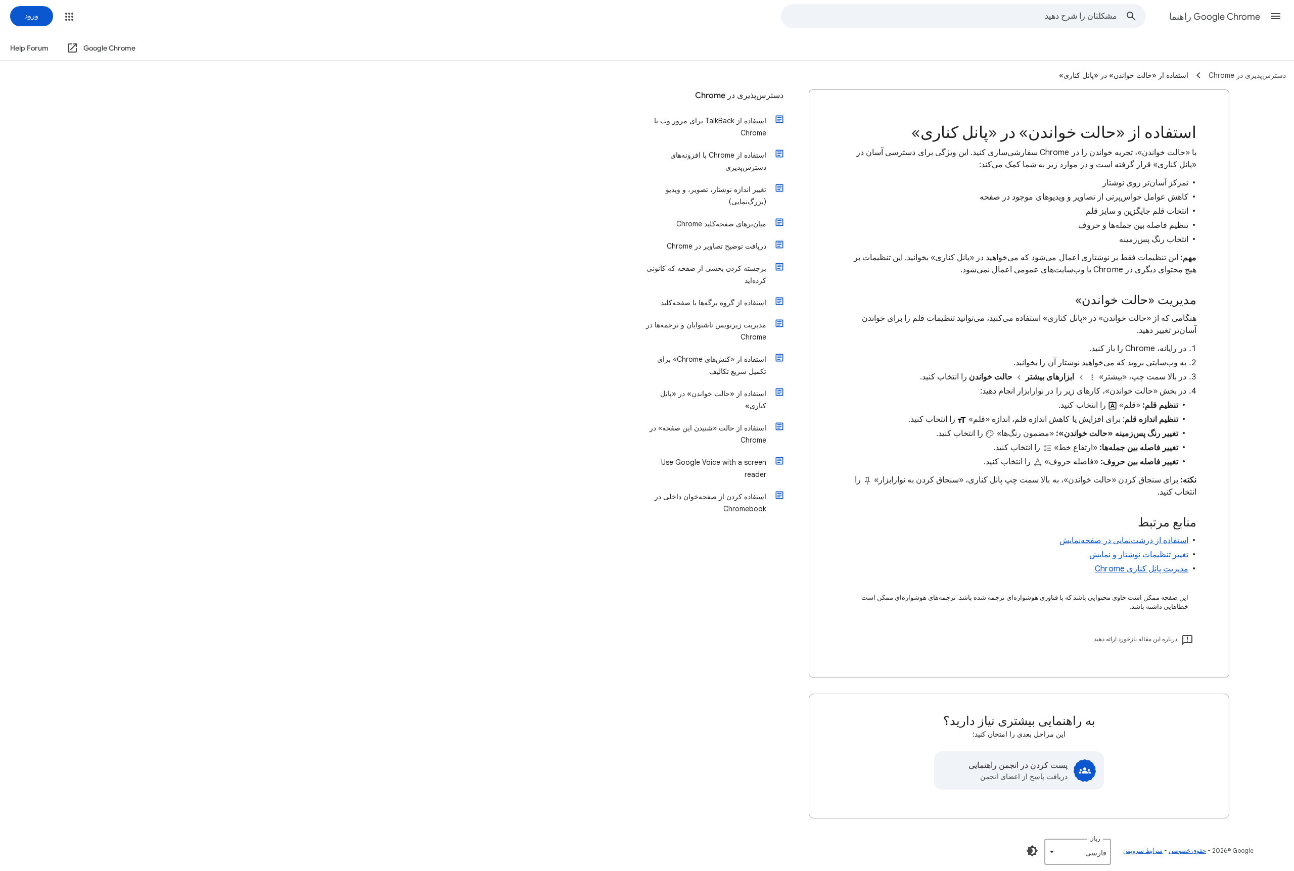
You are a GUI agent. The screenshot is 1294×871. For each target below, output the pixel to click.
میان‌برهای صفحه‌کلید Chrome (721, 223)
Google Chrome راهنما (1214, 16)
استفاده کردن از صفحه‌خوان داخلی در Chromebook (710, 502)
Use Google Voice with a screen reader (713, 468)
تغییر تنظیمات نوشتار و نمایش (1138, 555)
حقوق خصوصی (1187, 850)
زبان (1094, 838)
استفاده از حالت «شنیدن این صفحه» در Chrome (708, 434)
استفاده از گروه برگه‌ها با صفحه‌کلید (713, 302)
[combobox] (949, 16)
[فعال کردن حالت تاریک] (1032, 851)
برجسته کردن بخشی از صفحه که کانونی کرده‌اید (706, 274)
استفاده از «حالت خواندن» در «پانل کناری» (713, 399)
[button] (1276, 16)
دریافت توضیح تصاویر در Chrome (716, 246)
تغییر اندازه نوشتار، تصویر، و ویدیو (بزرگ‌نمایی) (716, 195)
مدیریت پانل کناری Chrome (1141, 569)
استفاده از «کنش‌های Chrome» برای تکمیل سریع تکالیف (711, 365)
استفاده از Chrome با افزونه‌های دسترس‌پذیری (718, 161)
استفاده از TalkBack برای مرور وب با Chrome (710, 126)
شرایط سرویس (1143, 850)
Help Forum (29, 48)
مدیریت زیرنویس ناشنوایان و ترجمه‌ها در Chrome (706, 331)
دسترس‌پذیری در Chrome (739, 95)
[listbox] (1077, 852)
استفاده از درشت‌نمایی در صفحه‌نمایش (1123, 541)
